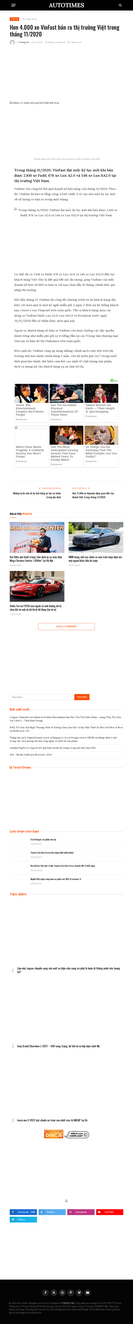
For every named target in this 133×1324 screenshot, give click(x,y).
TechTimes (22, 767)
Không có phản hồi (56, 42)
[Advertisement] (66, 72)
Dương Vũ (24, 42)
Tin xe (14, 19)
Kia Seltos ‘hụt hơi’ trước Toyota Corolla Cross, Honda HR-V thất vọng (62, 865)
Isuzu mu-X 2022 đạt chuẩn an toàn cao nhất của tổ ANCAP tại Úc (52, 1120)
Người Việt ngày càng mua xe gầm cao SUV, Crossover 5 (55, 879)
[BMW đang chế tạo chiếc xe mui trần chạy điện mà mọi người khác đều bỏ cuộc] (96, 537)
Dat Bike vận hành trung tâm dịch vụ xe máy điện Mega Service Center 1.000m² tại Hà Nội (36, 559)
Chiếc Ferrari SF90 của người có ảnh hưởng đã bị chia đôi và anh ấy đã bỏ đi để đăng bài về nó (35, 608)
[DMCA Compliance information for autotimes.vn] (76, 1137)
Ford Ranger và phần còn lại (43, 839)
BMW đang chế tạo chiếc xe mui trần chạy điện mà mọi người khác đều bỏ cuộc (95, 559)
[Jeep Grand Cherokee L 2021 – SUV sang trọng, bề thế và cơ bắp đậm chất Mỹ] (66, 1010)
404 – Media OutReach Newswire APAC (31, 754)
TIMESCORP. (68, 1303)
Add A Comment (66, 626)
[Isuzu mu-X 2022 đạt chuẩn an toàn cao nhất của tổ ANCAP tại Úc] (66, 1084)
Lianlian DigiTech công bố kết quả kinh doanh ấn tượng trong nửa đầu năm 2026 (53, 747)
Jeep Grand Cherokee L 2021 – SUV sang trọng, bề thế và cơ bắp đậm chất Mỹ (58, 1046)
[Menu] (13, 5)
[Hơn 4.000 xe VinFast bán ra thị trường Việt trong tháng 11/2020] (66, 128)
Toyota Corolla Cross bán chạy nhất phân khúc (52, 852)
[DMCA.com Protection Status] (53, 1137)
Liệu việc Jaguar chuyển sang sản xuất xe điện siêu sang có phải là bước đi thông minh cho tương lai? (68, 970)
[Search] (120, 5)
